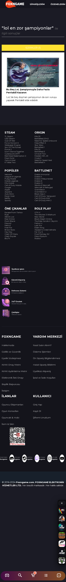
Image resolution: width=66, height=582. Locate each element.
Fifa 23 (37, 136)
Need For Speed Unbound (46, 141)
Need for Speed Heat (43, 160)
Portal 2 (8, 149)
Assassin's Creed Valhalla (45, 230)
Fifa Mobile (9, 183)
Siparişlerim (37, 4)
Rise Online (10, 219)
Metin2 (8, 225)
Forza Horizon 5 (12, 143)
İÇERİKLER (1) (33, 47)
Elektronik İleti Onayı (12, 377)
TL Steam (9, 136)
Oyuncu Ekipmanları (12, 404)
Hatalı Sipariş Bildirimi (44, 364)
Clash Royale (10, 236)
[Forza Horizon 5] (61, 543)
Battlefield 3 (40, 151)
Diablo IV (39, 183)
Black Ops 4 (40, 194)
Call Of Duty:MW (42, 198)
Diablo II (38, 176)
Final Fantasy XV (42, 234)
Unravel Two (40, 154)
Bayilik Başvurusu (11, 384)
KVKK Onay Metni (11, 364)
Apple (7, 189)
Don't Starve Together (14, 151)
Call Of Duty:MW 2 (43, 200)
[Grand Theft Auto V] (61, 560)
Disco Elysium (41, 236)
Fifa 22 (37, 149)
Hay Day (8, 232)
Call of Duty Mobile (13, 185)
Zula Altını (9, 194)
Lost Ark (38, 225)
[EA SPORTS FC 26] (61, 527)
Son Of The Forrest (13, 147)
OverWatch (40, 189)
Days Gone (9, 158)
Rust (7, 214)
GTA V (37, 212)
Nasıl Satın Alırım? (42, 345)
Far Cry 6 (39, 232)
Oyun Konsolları (10, 411)
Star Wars (39, 145)
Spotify (8, 200)
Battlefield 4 (40, 162)
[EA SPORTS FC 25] (61, 552)
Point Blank (10, 221)
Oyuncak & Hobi (10, 417)
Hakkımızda (8, 345)
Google (8, 187)
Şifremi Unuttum (42, 417)
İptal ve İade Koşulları (44, 377)
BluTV (7, 238)
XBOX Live (9, 217)
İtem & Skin (8, 424)
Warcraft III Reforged (44, 187)
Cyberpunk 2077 (12, 154)
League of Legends (13, 176)
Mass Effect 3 (40, 143)
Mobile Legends (11, 181)
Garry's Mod (10, 160)
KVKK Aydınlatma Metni (14, 371)
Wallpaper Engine (12, 145)
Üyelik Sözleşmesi (11, 358)
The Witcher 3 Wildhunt (45, 214)
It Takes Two (10, 162)
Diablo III (38, 181)
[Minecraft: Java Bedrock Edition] (61, 535)
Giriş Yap (37, 404)
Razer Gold (9, 196)
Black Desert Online (43, 219)
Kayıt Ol (37, 411)
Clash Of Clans (11, 234)
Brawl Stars (10, 230)
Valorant (8, 174)
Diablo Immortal (42, 174)
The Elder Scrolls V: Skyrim (46, 221)
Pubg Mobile (10, 179)
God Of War (10, 141)
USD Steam (10, 138)
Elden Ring (39, 227)
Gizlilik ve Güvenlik (11, 351)
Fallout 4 (38, 223)
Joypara (8, 192)
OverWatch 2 (40, 192)
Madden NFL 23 (41, 156)
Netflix (7, 198)
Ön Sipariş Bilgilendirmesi (46, 358)
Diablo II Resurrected (44, 179)
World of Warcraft (42, 185)
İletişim (5, 390)
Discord (8, 223)
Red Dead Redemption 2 (15, 156)
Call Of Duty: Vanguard (45, 196)
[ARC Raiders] (61, 510)
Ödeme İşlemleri (42, 351)
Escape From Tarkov (14, 212)
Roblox (38, 238)
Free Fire (8, 227)
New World (39, 217)
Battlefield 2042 (42, 138)
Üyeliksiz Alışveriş (42, 371)
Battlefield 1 (40, 147)
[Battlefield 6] (61, 518)
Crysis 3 (38, 158)
